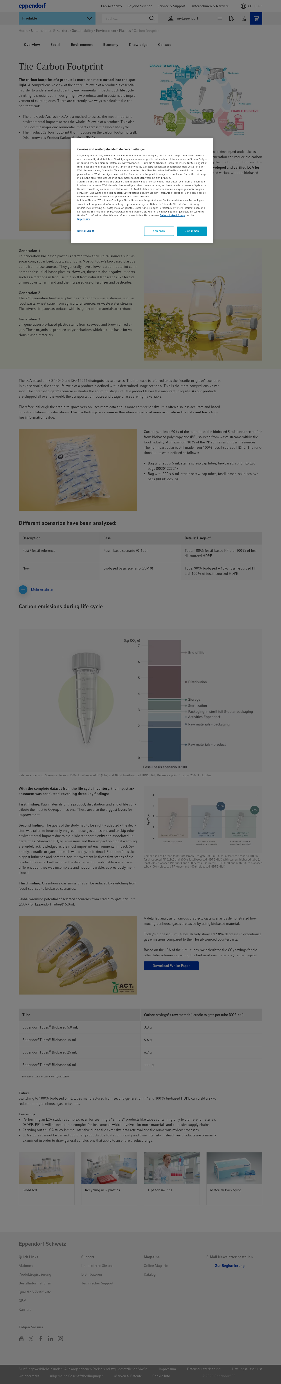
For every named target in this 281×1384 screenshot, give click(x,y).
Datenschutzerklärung (172, 215)
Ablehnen (159, 230)
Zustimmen (192, 230)
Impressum (83, 219)
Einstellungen (86, 230)
